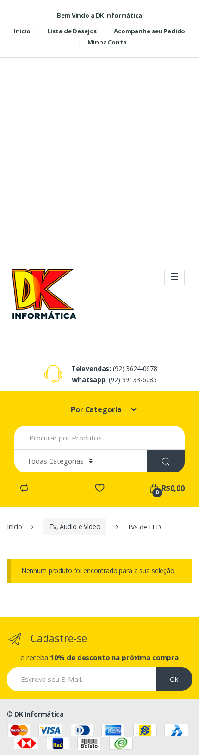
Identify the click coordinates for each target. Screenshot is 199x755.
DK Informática (39, 714)
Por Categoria (97, 409)
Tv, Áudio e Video (74, 526)
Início (14, 526)
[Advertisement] (99, 157)
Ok (174, 679)
